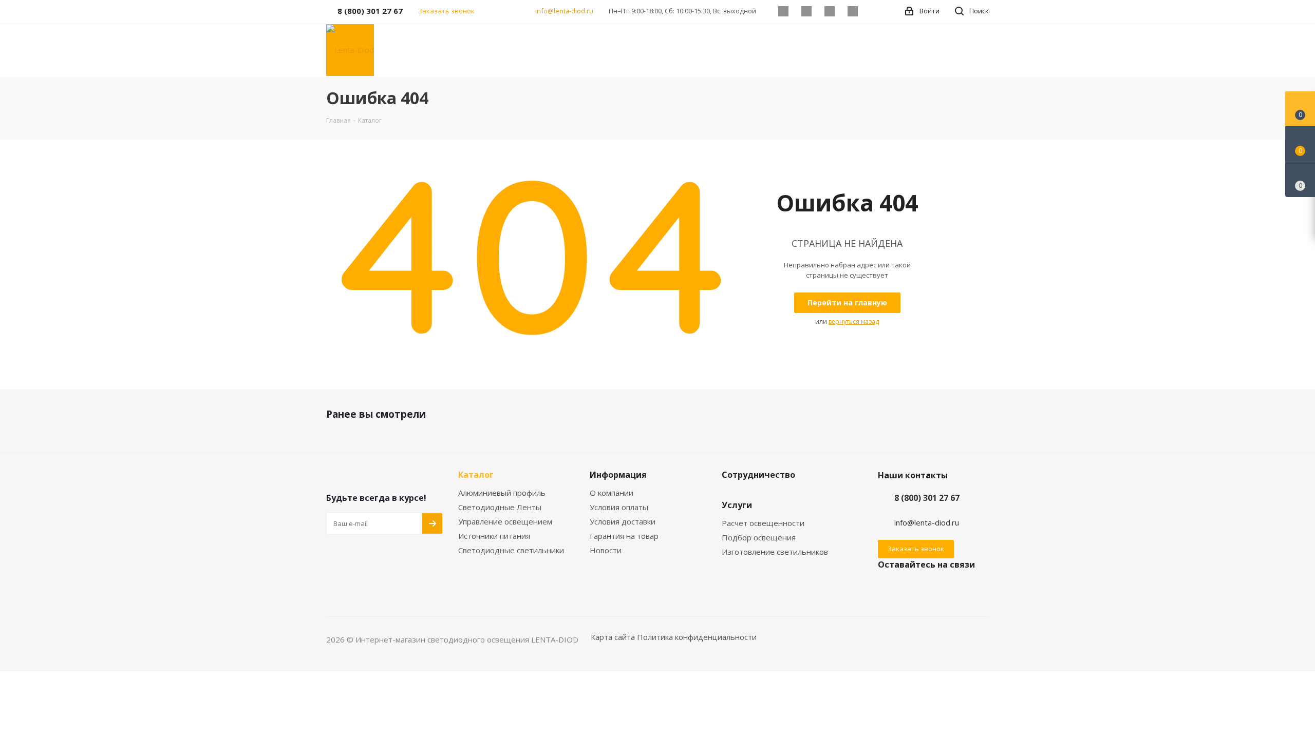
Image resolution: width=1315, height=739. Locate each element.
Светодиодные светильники (511, 550)
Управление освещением (505, 521)
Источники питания (494, 536)
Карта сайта (613, 637)
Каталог (476, 474)
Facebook (806, 11)
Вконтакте (783, 11)
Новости (606, 550)
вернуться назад (854, 321)
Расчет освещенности (763, 523)
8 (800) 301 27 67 (927, 497)
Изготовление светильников (775, 552)
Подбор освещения (759, 537)
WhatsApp (852, 11)
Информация (618, 474)
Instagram (829, 11)
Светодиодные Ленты (499, 507)
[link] (350, 49)
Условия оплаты (619, 507)
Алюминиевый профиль (502, 493)
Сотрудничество (758, 474)
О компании (611, 493)
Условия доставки (622, 521)
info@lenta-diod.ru (564, 10)
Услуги (737, 505)
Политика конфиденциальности (697, 637)
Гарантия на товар (624, 536)
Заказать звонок (916, 548)
